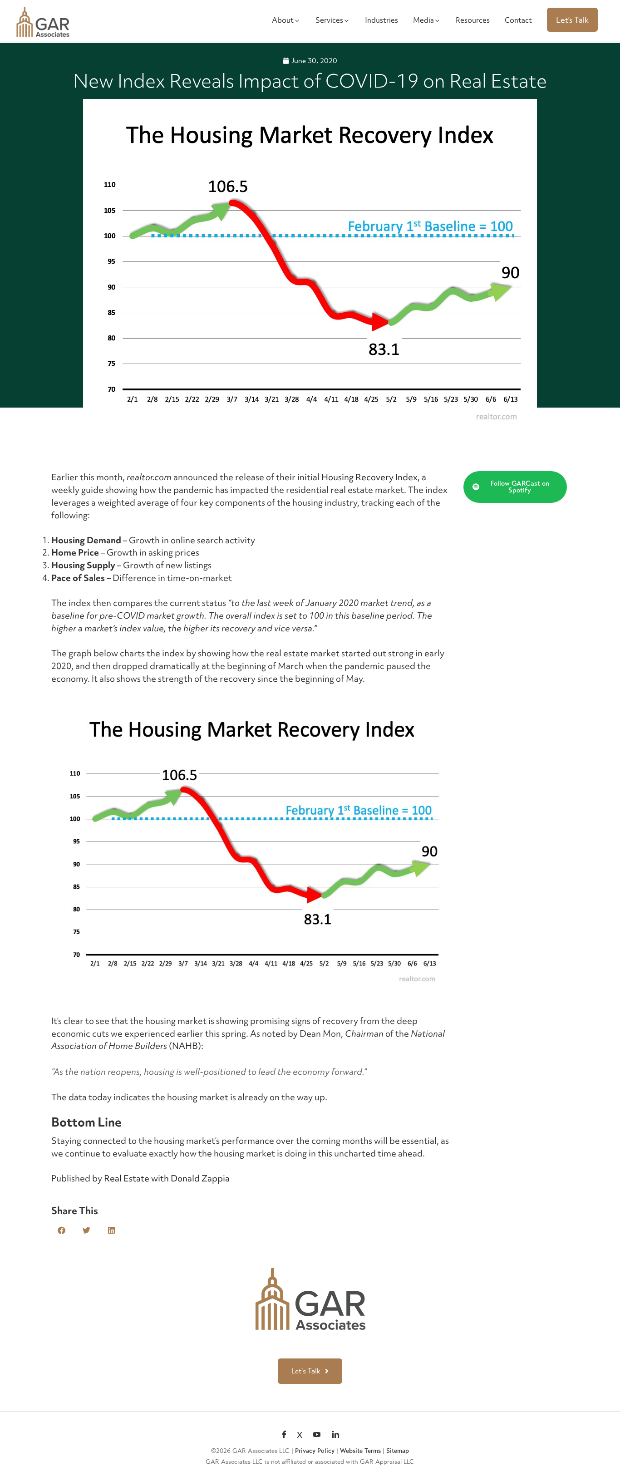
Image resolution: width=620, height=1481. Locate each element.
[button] (61, 1230)
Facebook (284, 1435)
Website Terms (360, 1451)
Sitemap (397, 1451)
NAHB (185, 1046)
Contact (518, 20)
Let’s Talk (572, 20)
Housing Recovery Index (369, 477)
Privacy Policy (315, 1451)
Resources (473, 20)
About (283, 20)
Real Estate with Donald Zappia (167, 1178)
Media (423, 20)
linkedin (335, 1435)
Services (329, 20)
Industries (381, 20)
